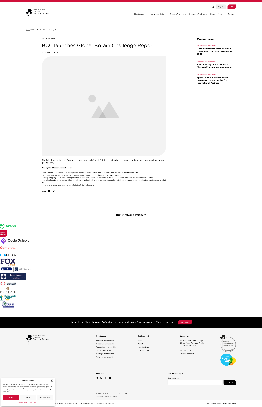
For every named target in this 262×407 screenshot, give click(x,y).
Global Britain (99, 160)
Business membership (105, 340)
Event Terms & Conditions (87, 403)
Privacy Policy (32, 402)
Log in (220, 7)
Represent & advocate (198, 14)
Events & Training (177, 14)
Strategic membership (105, 354)
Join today (185, 322)
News (212, 14)
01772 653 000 (187, 353)
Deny (28, 397)
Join (231, 7)
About (140, 344)
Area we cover (143, 350)
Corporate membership (105, 344)
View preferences (45, 397)
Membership (139, 14)
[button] (52, 380)
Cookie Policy (22, 402)
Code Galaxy (232, 403)
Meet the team (143, 347)
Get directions (185, 350)
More (220, 14)
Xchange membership (105, 357)
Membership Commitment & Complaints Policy (63, 403)
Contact (231, 14)
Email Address (173, 378)
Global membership (104, 350)
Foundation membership (106, 347)
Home (28, 30)
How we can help (157, 14)
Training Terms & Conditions (105, 403)
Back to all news (48, 38)
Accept (11, 397)
